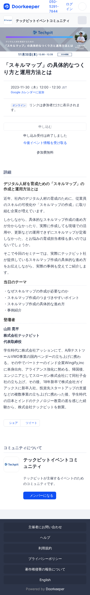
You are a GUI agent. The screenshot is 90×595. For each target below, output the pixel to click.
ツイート (31, 423)
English (45, 580)
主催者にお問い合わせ (45, 527)
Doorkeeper (55, 589)
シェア (13, 423)
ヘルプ (45, 537)
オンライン (19, 105)
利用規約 (45, 548)
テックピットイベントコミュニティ (43, 21)
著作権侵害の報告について (45, 569)
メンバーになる (41, 495)
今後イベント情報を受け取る (45, 143)
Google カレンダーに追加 (27, 92)
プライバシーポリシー (45, 559)
